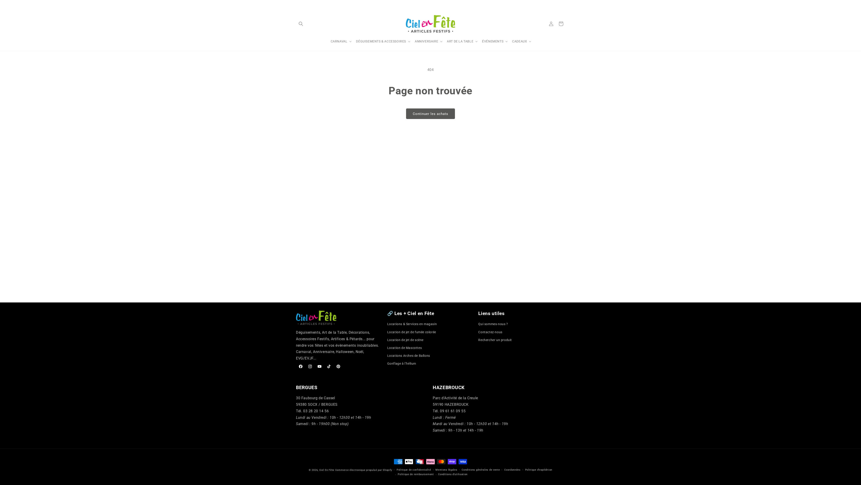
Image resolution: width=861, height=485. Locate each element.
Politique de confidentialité (414, 469)
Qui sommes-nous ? (493, 324)
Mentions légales (446, 469)
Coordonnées (512, 469)
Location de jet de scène (405, 340)
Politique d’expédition (538, 469)
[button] (301, 24)
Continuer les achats (430, 114)
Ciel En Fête (326, 470)
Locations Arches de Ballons (408, 355)
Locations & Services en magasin (412, 324)
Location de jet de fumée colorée (411, 332)
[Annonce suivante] (563, 4)
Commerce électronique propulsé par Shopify (363, 470)
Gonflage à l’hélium (401, 363)
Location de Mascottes (404, 348)
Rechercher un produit (495, 340)
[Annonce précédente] (297, 4)
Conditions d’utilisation (452, 474)
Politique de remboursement (416, 474)
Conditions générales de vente (481, 469)
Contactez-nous (490, 332)
